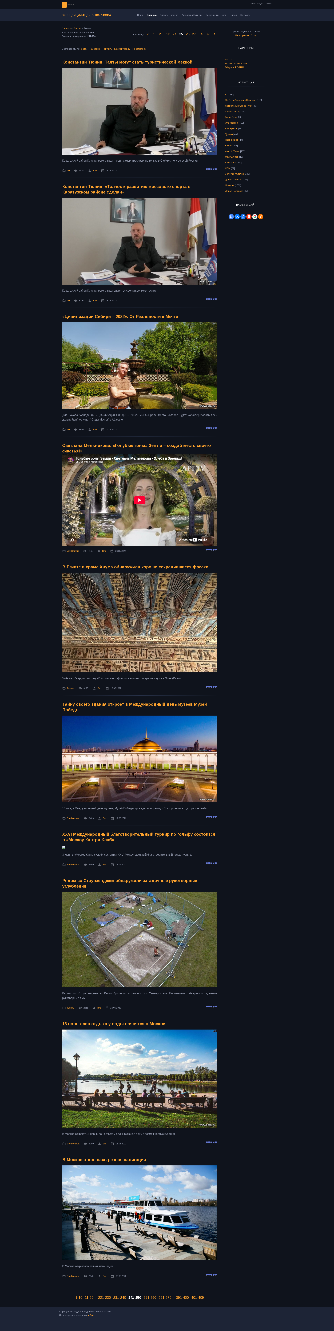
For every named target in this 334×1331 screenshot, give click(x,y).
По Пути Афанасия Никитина (240, 100)
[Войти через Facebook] (243, 216)
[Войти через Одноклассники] (260, 216)
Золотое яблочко (234, 174)
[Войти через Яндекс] (249, 216)
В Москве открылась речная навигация (104, 1159)
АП (68, 170)
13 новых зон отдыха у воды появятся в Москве (113, 1023)
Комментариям (122, 49)
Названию (95, 49)
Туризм (70, 688)
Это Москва (73, 818)
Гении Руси (231, 117)
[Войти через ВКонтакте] (237, 216)
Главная (66, 28)
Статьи (77, 28)
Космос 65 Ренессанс (236, 63)
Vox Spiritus (73, 551)
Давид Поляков (233, 179)
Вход (269, 3)
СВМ (227, 168)
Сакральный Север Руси (238, 105)
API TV (228, 59)
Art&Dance (230, 162)
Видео (228, 145)
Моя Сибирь (231, 157)
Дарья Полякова (234, 191)
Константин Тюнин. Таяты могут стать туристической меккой (127, 62)
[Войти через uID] (231, 216)
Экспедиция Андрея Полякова (86, 15)
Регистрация (256, 3)
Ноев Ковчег (231, 139)
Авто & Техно (232, 151)
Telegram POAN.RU (235, 67)
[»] (214, 34)
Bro (95, 170)
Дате (83, 49)
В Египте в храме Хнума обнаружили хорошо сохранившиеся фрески (135, 567)
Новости (229, 185)
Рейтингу (107, 49)
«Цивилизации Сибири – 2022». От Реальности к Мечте (120, 316)
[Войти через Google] (254, 216)
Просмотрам (139, 49)
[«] (148, 34)
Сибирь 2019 (232, 111)
